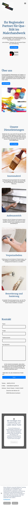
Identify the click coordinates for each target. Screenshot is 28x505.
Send (14, 377)
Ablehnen (14, 503)
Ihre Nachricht (5, 344)
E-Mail (4, 330)
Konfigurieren (6, 499)
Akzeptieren (14, 442)
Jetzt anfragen (14, 47)
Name (3, 323)
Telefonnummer (6, 337)
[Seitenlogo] (7, 6)
